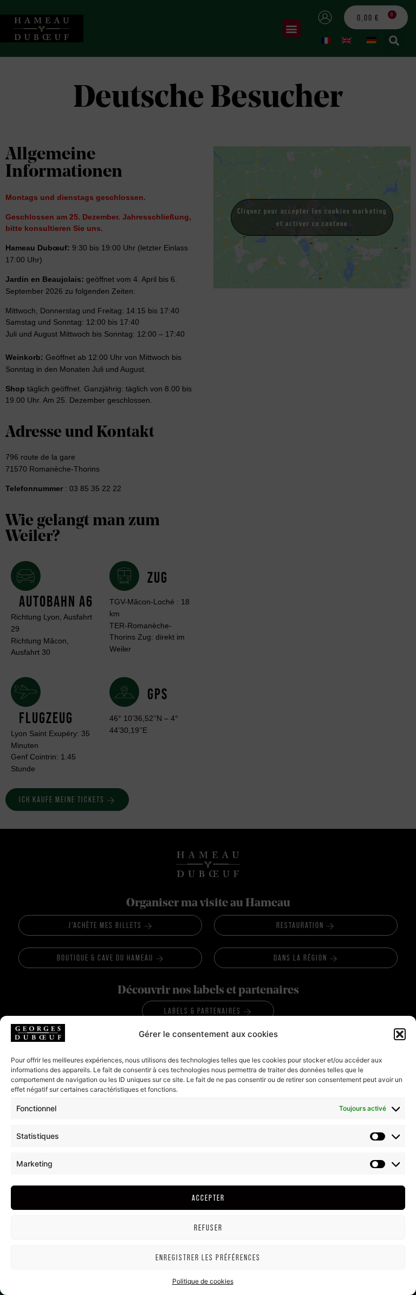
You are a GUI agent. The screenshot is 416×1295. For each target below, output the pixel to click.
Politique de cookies (202, 1281)
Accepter (208, 1197)
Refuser (208, 1227)
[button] (399, 1034)
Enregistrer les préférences (208, 1257)
